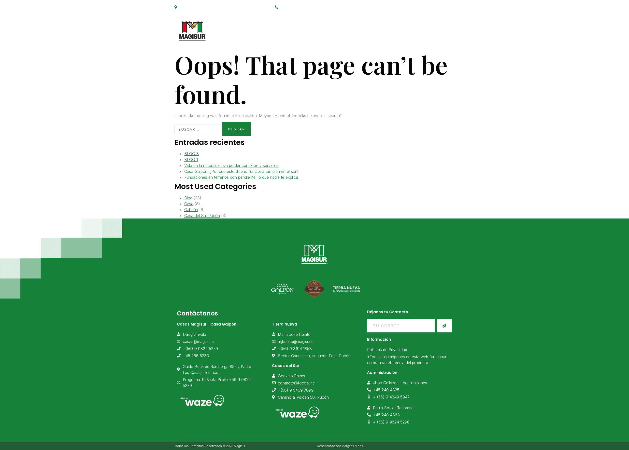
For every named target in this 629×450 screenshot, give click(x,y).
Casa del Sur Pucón (202, 215)
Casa (188, 203)
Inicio (251, 28)
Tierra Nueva (365, 28)
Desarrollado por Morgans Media (340, 446)
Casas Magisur (285, 28)
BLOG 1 (191, 159)
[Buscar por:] (197, 129)
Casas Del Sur (405, 28)
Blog (188, 197)
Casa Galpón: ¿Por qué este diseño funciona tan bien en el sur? (241, 171)
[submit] (444, 325)
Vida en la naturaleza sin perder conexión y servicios (231, 165)
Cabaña (191, 209)
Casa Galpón (326, 28)
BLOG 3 (191, 153)
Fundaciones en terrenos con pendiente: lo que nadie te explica (241, 177)
